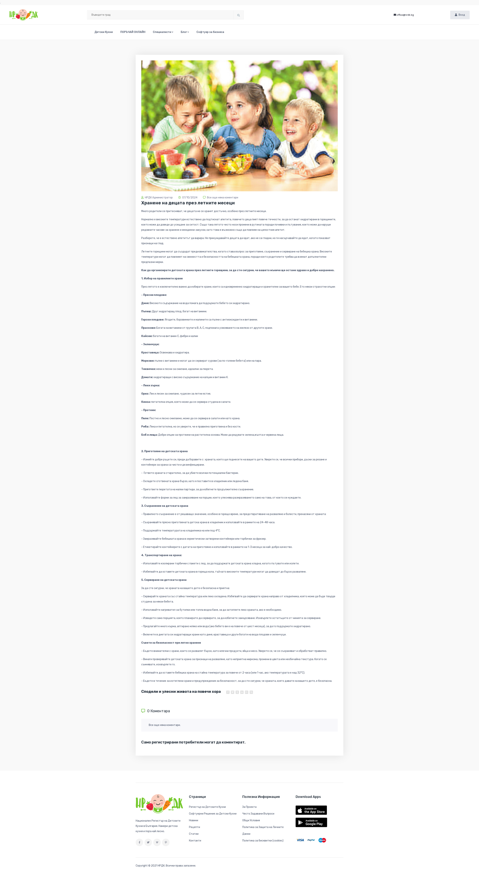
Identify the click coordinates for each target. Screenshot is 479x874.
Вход (462, 14)
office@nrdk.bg (405, 14)
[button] (163, 32)
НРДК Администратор (159, 197)
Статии (194, 833)
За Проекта (249, 807)
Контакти (195, 840)
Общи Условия (251, 820)
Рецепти (194, 827)
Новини (193, 820)
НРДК (161, 865)
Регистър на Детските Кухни (207, 807)
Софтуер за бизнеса (210, 32)
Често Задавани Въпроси (258, 813)
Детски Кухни (103, 32)
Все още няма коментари (222, 197)
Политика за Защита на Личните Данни (263, 830)
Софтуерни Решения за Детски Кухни (213, 813)
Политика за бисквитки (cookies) (262, 840)
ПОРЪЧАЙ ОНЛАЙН (132, 32)
